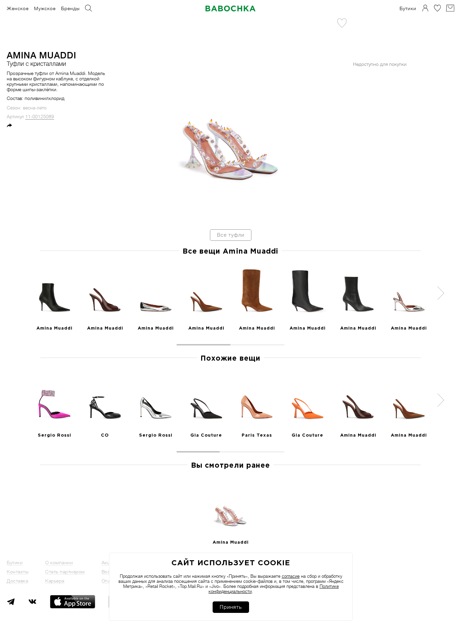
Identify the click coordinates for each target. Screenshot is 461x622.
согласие (291, 576)
